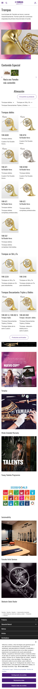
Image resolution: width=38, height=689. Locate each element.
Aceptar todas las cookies (19, 685)
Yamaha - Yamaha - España (8, 612)
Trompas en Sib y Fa (23, 102)
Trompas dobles (6, 102)
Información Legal (7, 669)
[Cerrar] (36, 642)
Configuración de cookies (19, 675)
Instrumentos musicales (23, 612)
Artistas (3, 633)
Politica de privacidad (20, 669)
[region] (19, 664)
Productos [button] (4, 620)
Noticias (3, 629)
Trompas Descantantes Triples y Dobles (14, 105)
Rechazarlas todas (19, 680)
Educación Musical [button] (6, 624)
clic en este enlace (23, 666)
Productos (28, 614)
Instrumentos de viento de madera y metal (13, 614)
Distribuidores (5, 638)
